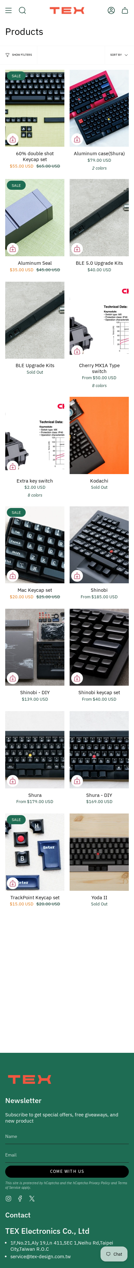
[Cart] (125, 10)
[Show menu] (8, 10)
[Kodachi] (99, 435)
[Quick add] (13, 139)
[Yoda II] (99, 852)
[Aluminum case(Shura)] (99, 108)
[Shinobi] (99, 545)
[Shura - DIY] (99, 749)
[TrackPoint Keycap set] (34, 852)
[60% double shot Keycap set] (34, 108)
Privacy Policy (99, 1183)
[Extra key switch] (34, 435)
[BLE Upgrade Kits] (34, 320)
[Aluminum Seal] (34, 217)
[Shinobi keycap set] (99, 647)
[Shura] (34, 749)
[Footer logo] (29, 1079)
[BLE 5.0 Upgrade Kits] (99, 217)
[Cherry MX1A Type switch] (99, 320)
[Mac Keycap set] (34, 545)
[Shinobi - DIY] (34, 647)
